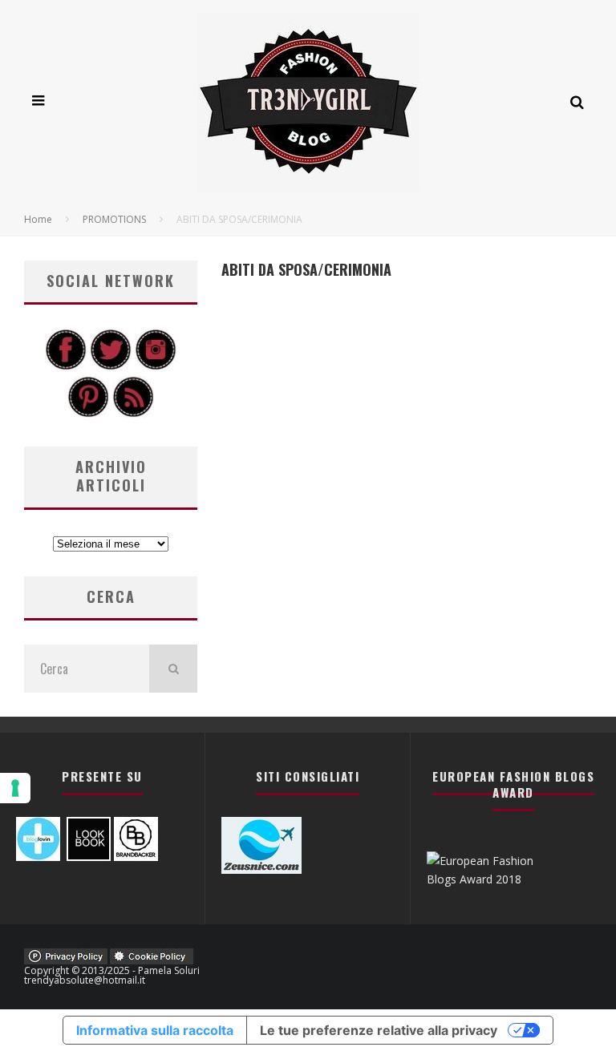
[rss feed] (133, 413)
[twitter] (111, 366)
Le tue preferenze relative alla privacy (378, 1030)
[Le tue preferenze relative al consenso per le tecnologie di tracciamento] (15, 788)
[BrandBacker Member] (136, 856)
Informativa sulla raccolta (154, 1030)
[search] (173, 669)
